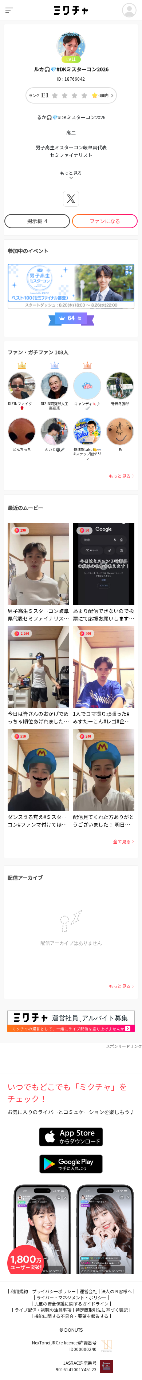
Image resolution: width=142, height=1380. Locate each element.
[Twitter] (71, 198)
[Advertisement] (71, 1058)
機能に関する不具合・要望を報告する (71, 1316)
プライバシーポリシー (54, 1291)
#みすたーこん (101, 717)
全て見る (122, 841)
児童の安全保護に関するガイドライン (71, 1303)
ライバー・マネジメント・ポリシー (71, 1297)
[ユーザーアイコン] (129, 10)
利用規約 (19, 1291)
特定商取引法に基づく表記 (101, 1310)
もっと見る (120, 476)
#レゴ (110, 721)
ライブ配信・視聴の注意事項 (43, 1310)
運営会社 (88, 1291)
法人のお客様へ (116, 1291)
